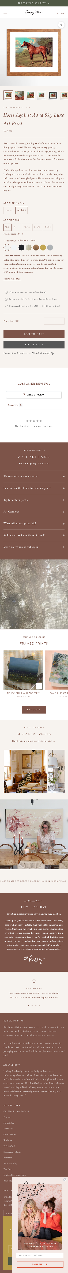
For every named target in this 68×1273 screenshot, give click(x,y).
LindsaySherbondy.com (14, 1175)
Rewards (7, 1157)
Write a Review (35, 394)
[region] (34, 989)
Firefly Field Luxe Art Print (23, 693)
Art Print (21, 210)
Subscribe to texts (12, 1152)
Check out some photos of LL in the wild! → (34, 741)
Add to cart (34, 334)
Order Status (9, 1134)
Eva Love (8, 1169)
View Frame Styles (12, 278)
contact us (23, 1051)
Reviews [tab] (12, 405)
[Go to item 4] (42, 95)
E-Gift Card (9, 1146)
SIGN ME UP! (40, 1264)
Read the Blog (10, 1163)
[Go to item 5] (53, 95)
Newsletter (8, 1123)
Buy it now (34, 344)
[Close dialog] (65, 1179)
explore (34, 709)
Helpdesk (8, 1128)
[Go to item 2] (19, 95)
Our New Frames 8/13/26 (16, 1111)
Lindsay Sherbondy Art (16, 107)
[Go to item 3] (31, 95)
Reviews (7, 1140)
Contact (7, 1117)
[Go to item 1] (8, 95)
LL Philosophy (32, 901)
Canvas (9, 210)
